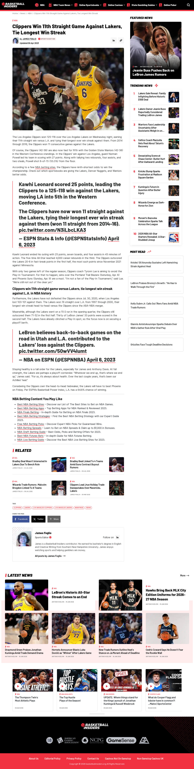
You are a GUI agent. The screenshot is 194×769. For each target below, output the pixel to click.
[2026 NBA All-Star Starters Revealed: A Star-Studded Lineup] (174, 237)
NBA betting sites (45, 167)
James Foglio (17, 468)
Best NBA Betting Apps (30, 408)
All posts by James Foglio (48, 555)
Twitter (40, 519)
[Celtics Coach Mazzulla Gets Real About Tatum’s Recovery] (174, 143)
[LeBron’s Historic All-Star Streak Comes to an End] (26, 594)
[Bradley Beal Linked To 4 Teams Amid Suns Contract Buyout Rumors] (116, 464)
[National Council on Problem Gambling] (93, 740)
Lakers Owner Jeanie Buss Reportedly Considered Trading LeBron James (152, 112)
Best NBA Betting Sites (30, 404)
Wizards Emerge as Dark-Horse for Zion (151, 204)
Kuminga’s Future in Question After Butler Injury (149, 189)
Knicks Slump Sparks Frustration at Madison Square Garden (150, 174)
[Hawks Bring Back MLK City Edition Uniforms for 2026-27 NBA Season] (120, 594)
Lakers (27, 508)
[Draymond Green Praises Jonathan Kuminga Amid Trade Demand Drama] (26, 628)
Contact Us (93, 758)
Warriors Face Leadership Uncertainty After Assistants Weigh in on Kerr (151, 127)
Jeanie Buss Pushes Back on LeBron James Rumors (153, 72)
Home (15, 13)
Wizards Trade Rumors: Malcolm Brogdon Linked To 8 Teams (29, 486)
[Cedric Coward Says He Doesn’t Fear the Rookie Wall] (167, 628)
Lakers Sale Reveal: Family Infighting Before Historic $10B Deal (152, 96)
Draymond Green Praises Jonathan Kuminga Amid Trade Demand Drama (24, 651)
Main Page (79, 508)
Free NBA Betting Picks (30, 424)
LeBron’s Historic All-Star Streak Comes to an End (71, 594)
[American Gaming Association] (68, 740)
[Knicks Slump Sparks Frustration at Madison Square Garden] (174, 174)
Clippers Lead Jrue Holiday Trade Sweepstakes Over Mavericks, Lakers (87, 487)
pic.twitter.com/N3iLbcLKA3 (52, 230)
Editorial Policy (52, 758)
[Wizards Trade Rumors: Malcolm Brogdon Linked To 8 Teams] (59, 487)
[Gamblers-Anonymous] (144, 740)
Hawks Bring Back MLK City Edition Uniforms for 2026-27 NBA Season (166, 594)
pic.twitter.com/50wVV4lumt (53, 351)
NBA (30, 13)
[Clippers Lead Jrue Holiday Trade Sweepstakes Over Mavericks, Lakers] (116, 487)
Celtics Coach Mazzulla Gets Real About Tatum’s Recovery (151, 143)
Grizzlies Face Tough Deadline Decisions (151, 344)
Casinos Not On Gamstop (118, 758)
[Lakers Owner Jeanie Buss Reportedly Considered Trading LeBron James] (174, 112)
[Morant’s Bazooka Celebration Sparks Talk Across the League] (174, 221)
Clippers (17, 508)
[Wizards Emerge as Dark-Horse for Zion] (174, 205)
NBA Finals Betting (28, 412)
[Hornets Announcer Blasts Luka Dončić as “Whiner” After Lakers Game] (73, 628)
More (56, 519)
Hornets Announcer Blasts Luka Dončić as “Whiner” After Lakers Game (71, 651)
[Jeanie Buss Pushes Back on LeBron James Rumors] (155, 50)
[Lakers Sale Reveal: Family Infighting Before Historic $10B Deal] (174, 96)
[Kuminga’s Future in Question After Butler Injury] (174, 190)
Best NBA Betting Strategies (33, 416)
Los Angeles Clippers (42, 508)
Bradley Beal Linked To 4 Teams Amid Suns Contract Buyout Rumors (86, 464)
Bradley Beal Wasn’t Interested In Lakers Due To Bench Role (29, 463)
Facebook (23, 519)
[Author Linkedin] (114, 40)
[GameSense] (121, 740)
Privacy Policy (74, 758)
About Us (33, 758)
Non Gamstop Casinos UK (150, 758)
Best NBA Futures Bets (30, 435)
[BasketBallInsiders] (15, 5)
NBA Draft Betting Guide (31, 431)
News (22, 13)
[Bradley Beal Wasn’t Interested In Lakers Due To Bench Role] (59, 464)
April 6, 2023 (101, 359)
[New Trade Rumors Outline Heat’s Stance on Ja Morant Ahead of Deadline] (120, 628)
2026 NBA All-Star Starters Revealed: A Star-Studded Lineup (152, 236)
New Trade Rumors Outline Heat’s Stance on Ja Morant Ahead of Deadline (119, 651)
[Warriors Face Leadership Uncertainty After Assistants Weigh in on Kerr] (174, 128)
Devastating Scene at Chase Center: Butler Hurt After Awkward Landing (151, 158)
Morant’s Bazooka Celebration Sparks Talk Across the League (150, 221)
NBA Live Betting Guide (30, 439)
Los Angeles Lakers (63, 508)
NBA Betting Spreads (29, 427)
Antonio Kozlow (146, 66)
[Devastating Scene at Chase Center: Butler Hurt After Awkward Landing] (174, 159)
